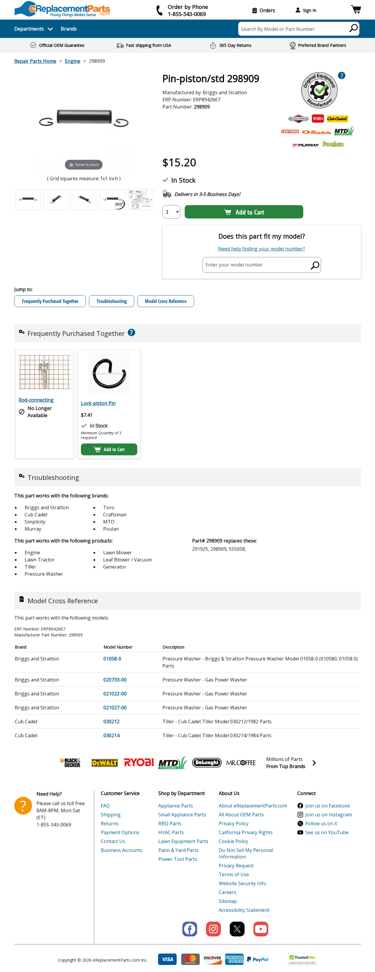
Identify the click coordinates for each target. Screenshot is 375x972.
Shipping (111, 814)
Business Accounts (121, 850)
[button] (356, 10)
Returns (110, 823)
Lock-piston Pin (98, 403)
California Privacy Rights (246, 832)
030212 (111, 721)
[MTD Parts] (173, 762)
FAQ (105, 805)
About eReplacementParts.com (253, 805)
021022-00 (115, 693)
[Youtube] (260, 929)
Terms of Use (234, 874)
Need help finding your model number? (261, 248)
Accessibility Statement (244, 910)
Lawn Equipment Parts (183, 841)
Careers (227, 892)
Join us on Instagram (328, 814)
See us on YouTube (327, 832)
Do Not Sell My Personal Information (246, 853)
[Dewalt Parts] (104, 762)
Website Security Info (242, 883)
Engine (72, 61)
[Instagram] (213, 929)
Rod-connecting (36, 400)
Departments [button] (29, 28)
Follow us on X (321, 823)
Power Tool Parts (177, 859)
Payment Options (120, 832)
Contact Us (113, 841)
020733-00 (115, 679)
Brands (69, 28)
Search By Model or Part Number (278, 29)
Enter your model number (234, 264)
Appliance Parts (175, 805)
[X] (237, 929)
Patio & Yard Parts (178, 850)
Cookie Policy (233, 841)
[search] (354, 27)
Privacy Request (236, 865)
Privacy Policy (233, 823)
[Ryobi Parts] (139, 762)
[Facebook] (189, 929)
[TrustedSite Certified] (302, 959)
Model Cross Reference (165, 301)
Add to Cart (250, 212)
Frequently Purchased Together (50, 301)
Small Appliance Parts (182, 814)
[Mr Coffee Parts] (241, 762)
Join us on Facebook (327, 805)
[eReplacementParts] (62, 9)
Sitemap (228, 901)
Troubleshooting (112, 301)
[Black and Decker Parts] (70, 762)
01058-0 (112, 658)
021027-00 (115, 707)
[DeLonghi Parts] (207, 762)
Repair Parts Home (35, 61)
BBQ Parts (169, 823)
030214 (111, 735)
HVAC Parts (171, 832)
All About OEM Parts (241, 814)
